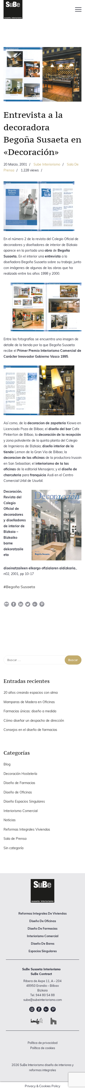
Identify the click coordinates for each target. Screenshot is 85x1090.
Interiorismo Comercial (21, 811)
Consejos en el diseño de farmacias (30, 730)
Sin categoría (13, 848)
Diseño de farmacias (42, 928)
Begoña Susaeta (20, 586)
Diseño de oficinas (42, 921)
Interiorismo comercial (42, 936)
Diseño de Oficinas (18, 792)
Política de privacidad (43, 1043)
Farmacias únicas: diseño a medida (30, 711)
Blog (7, 764)
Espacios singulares (43, 951)
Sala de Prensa (15, 838)
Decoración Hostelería (20, 774)
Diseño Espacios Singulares (24, 801)
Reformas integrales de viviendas (42, 913)
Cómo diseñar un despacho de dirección (34, 720)
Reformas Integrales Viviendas (27, 829)
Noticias (10, 820)
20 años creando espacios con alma (31, 692)
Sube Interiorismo (47, 164)
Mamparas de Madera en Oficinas (29, 702)
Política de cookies (42, 1048)
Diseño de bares (42, 943)
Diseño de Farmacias (19, 783)
